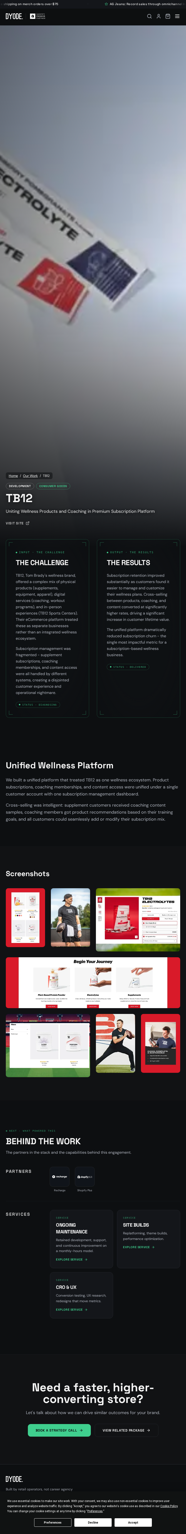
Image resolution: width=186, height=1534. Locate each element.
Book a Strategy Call (56, 1430)
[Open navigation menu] (177, 16)
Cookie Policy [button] (169, 1506)
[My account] (158, 16)
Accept (133, 1522)
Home (13, 476)
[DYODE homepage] (14, 16)
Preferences (53, 1522)
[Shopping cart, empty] (167, 16)
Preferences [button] (95, 1511)
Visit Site (15, 523)
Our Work (30, 476)
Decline (93, 1522)
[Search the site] (149, 16)
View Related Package (124, 1430)
